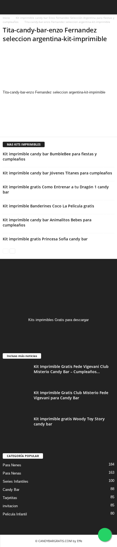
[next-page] (12, 250)
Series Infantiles (15, 481)
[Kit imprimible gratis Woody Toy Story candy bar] (16, 426)
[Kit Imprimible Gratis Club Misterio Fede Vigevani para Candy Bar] (16, 400)
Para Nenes (12, 465)
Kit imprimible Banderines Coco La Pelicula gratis (48, 205)
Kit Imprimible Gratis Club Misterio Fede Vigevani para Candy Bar (71, 395)
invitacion (10, 506)
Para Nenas (12, 473)
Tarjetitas (10, 498)
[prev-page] (5, 250)
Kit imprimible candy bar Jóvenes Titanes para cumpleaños (57, 173)
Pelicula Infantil (15, 514)
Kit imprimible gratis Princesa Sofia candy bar (45, 238)
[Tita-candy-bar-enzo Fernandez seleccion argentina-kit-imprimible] (58, 69)
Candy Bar (11, 490)
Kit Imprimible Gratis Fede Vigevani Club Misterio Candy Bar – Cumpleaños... (71, 369)
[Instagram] (59, 330)
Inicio (6, 18)
